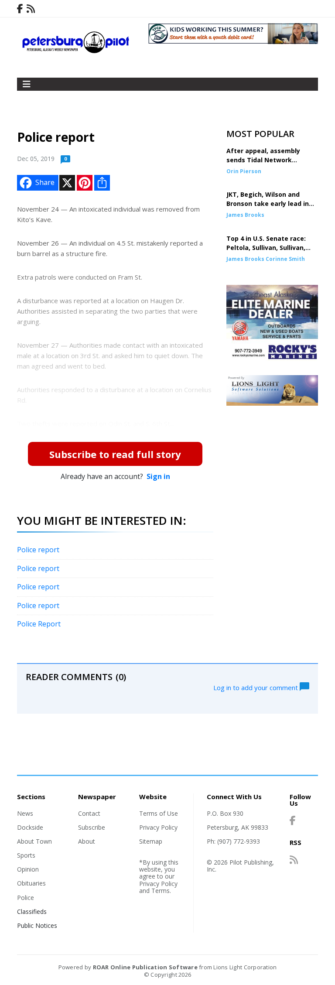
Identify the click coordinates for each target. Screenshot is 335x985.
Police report (38, 549)
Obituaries (31, 883)
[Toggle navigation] (26, 84)
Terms (160, 890)
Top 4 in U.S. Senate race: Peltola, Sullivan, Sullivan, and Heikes (266, 247)
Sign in (158, 476)
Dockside (30, 827)
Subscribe (91, 827)
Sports (26, 855)
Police (25, 897)
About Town (34, 841)
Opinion (28, 869)
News (25, 813)
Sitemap (150, 841)
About (86, 841)
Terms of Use (158, 813)
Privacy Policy (158, 827)
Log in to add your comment (256, 687)
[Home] (76, 51)
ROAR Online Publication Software (145, 967)
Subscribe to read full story (115, 454)
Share (45, 182)
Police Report (39, 624)
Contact (89, 813)
